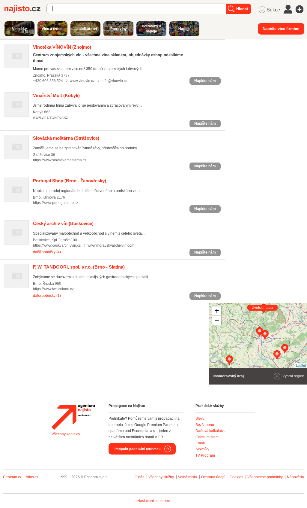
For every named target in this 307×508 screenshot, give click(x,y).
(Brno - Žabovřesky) (69, 180)
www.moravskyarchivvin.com (111, 245)
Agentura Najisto (73, 417)
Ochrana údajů (213, 477)
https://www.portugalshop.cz (55, 203)
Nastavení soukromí (153, 501)
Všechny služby (161, 477)
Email (200, 443)
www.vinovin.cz (82, 81)
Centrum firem (207, 437)
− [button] (217, 320)
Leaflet (301, 365)
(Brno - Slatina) (79, 266)
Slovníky (202, 449)
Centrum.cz (12, 477)
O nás (139, 477)
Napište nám (205, 81)
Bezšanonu (204, 425)
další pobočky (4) (47, 252)
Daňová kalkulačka (211, 431)
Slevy (199, 418)
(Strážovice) (66, 138)
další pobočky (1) (47, 296)
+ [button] (217, 311)
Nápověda (295, 477)
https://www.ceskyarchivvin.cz (57, 245)
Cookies (236, 477)
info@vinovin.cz (114, 81)
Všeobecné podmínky (265, 477)
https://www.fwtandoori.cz (53, 289)
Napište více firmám (281, 28)
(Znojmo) (62, 47)
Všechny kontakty (66, 434)
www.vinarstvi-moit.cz (50, 117)
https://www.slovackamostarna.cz (59, 160)
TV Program (205, 455)
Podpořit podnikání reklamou (138, 449)
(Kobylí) (56, 95)
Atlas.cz (32, 477)
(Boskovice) (63, 223)
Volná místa (187, 477)
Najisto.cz (25, 9)
